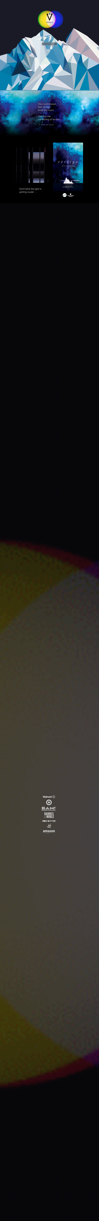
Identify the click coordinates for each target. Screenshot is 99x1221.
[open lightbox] (39, 124)
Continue (49, 44)
